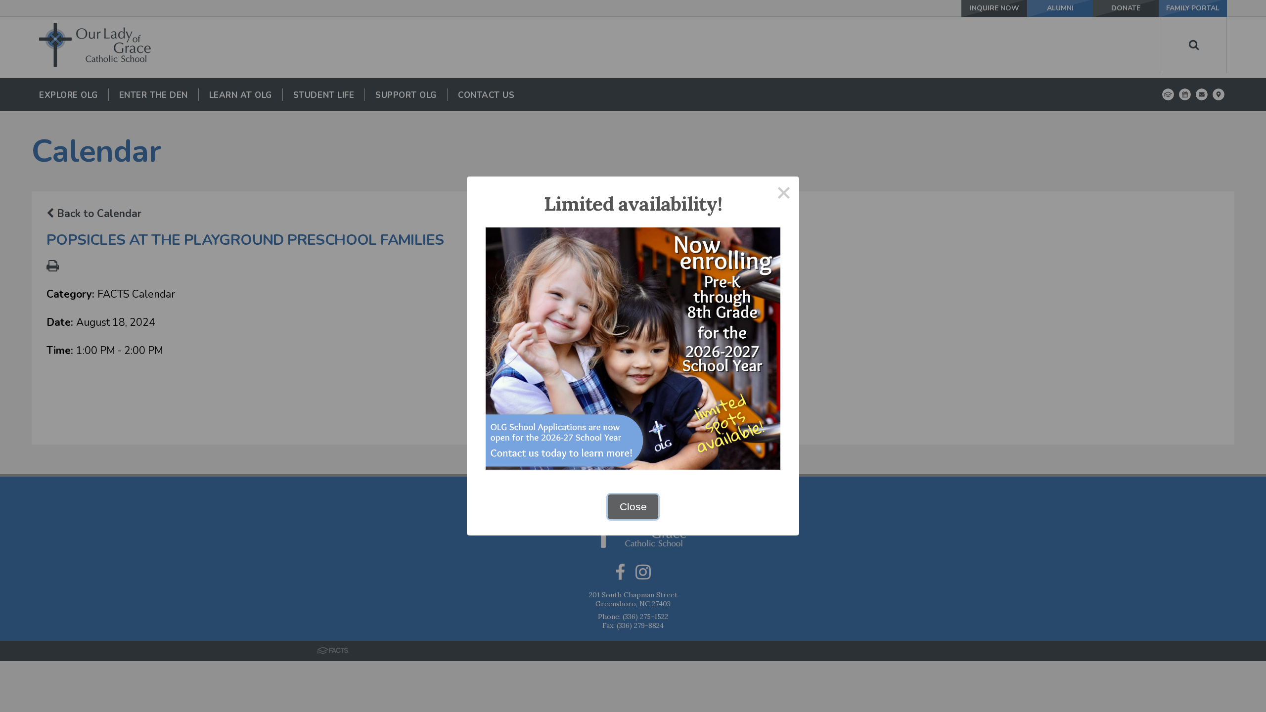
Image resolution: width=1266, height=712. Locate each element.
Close (633, 506)
